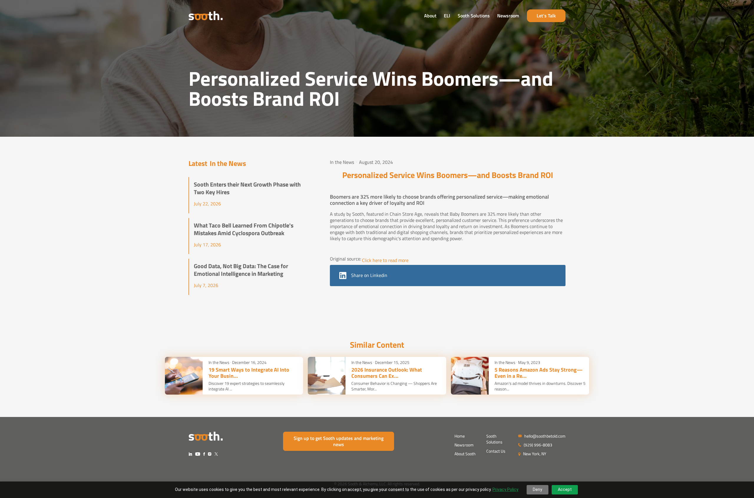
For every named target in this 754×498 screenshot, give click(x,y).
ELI (447, 15)
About (430, 15)
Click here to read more (385, 260)
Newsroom (508, 15)
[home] (205, 16)
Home (459, 436)
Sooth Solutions (474, 15)
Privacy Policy (505, 489)
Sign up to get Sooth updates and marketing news (338, 441)
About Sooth (465, 454)
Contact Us (495, 451)
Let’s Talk (546, 15)
